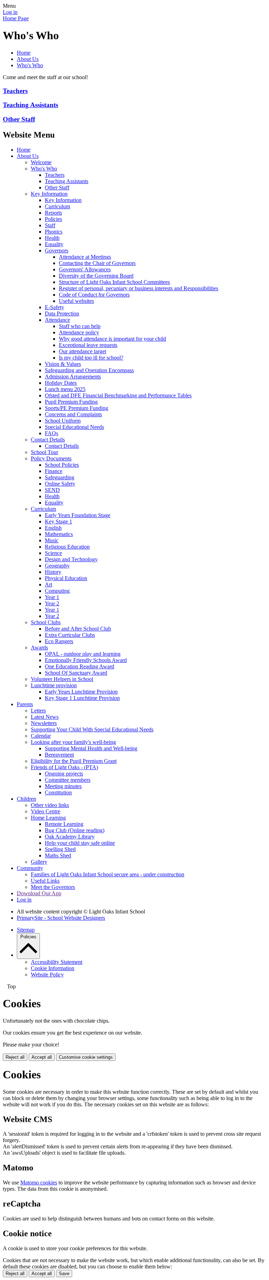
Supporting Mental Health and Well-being (91, 748)
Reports (53, 213)
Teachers (15, 91)
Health (52, 238)
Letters (38, 711)
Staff (50, 225)
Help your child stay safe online (80, 843)
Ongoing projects (64, 774)
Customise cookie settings (86, 1057)
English (53, 528)
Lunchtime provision (54, 685)
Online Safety (60, 484)
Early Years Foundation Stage (77, 515)
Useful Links (45, 881)
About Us (28, 59)
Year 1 (52, 597)
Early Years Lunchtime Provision (81, 692)
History (53, 572)
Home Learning (48, 818)
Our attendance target (82, 351)
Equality (54, 244)
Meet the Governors (53, 887)
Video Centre (45, 811)
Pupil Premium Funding (71, 402)
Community (30, 868)
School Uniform (63, 421)
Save (64, 1273)
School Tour (44, 452)
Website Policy (47, 975)
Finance (53, 471)
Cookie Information (52, 968)
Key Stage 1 (58, 521)
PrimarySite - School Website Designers (61, 918)
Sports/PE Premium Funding (76, 408)
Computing (57, 591)
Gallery (39, 862)
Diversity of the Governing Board (96, 276)
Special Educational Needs (74, 427)
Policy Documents (51, 458)
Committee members (67, 780)
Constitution (58, 792)
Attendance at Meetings (85, 257)
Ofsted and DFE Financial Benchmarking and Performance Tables (118, 395)
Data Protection (62, 313)
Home (23, 53)
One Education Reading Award (79, 666)
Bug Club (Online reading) (74, 830)
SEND (52, 490)
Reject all (15, 1057)
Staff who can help (80, 326)
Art (48, 584)
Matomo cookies (38, 1182)
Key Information (49, 194)
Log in (10, 12)
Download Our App (39, 893)
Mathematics (59, 534)
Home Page (16, 18)
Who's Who (30, 65)
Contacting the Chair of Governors (97, 263)
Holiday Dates (61, 383)
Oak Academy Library (70, 837)
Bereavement (59, 755)
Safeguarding (59, 477)
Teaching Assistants (30, 105)
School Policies (62, 465)
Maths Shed (58, 855)
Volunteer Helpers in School (62, 679)
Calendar (41, 736)
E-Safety (54, 307)
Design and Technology (71, 559)
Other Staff (19, 119)
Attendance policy (79, 332)
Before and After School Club (78, 629)
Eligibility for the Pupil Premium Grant (74, 761)
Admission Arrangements (73, 377)
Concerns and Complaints (73, 414)
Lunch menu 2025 (65, 389)
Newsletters (44, 723)
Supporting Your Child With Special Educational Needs (92, 729)
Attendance (57, 320)
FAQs (51, 433)
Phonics (53, 232)
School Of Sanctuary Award (76, 673)
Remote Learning (64, 824)
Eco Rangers (59, 641)
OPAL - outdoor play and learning (82, 654)
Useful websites (76, 301)
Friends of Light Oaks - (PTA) (64, 767)
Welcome (41, 162)
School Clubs (46, 622)
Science (53, 553)
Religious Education (67, 547)
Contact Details (48, 440)
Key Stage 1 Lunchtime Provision (82, 698)
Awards (39, 648)
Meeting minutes (63, 786)
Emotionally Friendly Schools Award (86, 660)
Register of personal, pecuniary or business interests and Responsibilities (138, 288)
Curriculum (57, 206)
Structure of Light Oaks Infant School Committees (114, 282)
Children (26, 799)
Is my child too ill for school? (91, 358)
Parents (25, 704)
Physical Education (66, 578)
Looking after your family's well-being (73, 742)
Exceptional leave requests (88, 345)
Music (51, 540)
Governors (56, 250)
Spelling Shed (60, 849)
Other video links (50, 805)
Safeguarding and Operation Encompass (89, 370)
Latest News (44, 717)
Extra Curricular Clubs (70, 635)
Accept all (42, 1057)
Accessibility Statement (56, 962)
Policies (53, 219)
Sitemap (26, 930)
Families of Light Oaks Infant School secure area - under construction (107, 874)
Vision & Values (63, 364)
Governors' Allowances (85, 269)
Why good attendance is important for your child (112, 339)
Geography (57, 566)
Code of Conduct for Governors (94, 295)
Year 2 (52, 603)
